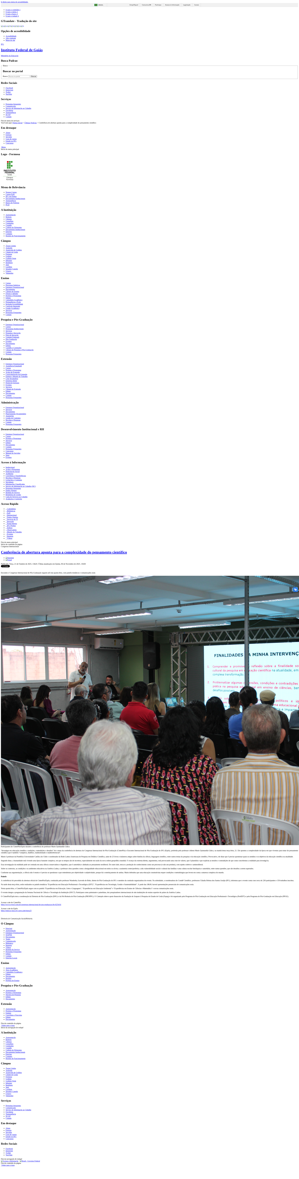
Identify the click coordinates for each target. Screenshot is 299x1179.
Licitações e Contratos (14, 480)
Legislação (186, 5)
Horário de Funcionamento (15, 236)
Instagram (9, 1151)
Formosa (9, 254)
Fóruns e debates (12, 294)
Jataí (7, 265)
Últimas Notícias (30, 123)
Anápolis (9, 248)
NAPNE (9, 935)
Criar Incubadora (12, 379)
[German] (12, 26)
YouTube (9, 1155)
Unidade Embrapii (12, 337)
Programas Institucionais (15, 329)
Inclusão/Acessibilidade (14, 304)
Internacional (12, 515)
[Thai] (22, 26)
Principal (9, 929)
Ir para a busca (12, 14)
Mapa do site (10, 40)
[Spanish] (19, 26)
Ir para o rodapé (12, 16)
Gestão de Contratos (13, 418)
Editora (9, 528)
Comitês (9, 225)
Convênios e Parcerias (14, 1015)
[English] (6, 26)
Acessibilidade (11, 36)
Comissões (10, 223)
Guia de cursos (11, 139)
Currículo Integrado (13, 306)
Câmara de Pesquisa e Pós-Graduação (20, 350)
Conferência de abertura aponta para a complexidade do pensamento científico (64, 552)
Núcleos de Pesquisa (13, 995)
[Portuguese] (2, 26)
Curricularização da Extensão (16, 374)
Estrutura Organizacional (15, 287)
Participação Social (13, 472)
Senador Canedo (12, 269)
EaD (8, 513)
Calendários (11, 509)
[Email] (9, 560)
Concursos (9, 143)
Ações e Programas (13, 469)
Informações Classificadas (15, 484)
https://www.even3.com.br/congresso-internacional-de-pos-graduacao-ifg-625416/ (31, 905)
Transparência (11, 113)
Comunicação (11, 106)
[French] (9, 26)
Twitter (8, 1153)
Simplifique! (134, 5)
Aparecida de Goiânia (14, 250)
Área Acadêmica (12, 970)
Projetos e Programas (13, 296)
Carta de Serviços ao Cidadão (16, 497)
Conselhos (9, 221)
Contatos (9, 234)
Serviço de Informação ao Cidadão (18, 108)
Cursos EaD (10, 194)
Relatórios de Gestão (13, 495)
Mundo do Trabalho (14, 532)
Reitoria (8, 217)
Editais (8, 298)
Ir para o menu (12, 12)
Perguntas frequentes (13, 104)
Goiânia (8, 256)
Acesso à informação (172, 5)
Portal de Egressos (12, 383)
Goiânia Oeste (11, 258)
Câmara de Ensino (12, 291)
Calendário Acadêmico (14, 300)
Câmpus (9, 219)
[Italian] (15, 26)
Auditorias (9, 474)
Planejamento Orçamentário (16, 414)
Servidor (9, 137)
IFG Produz (11, 526)
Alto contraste (11, 38)
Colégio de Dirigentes (14, 227)
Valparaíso (9, 273)
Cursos (8, 283)
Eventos (9, 341)
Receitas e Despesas (13, 420)
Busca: (5, 76)
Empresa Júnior (11, 381)
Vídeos (9, 538)
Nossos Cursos (11, 192)
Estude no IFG (11, 141)
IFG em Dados (11, 196)
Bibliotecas (11, 511)
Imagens (10, 536)
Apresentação (11, 215)
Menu (3, 147)
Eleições (9, 232)
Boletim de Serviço (13, 493)
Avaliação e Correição (14, 499)
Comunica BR (146, 5)
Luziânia (9, 267)
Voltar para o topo (8, 1025)
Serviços (9, 310)
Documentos (10, 289)
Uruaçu (8, 271)
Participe (158, 5)
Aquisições (10, 416)
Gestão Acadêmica (12, 308)
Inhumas (9, 261)
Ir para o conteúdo (13, 10)
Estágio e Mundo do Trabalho (17, 376)
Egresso (8, 135)
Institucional (10, 467)
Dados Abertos (11, 490)
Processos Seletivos (13, 285)
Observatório (12, 530)
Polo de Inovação (12, 335)
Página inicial (17, 123)
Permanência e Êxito (13, 302)
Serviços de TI (12, 519)
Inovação (10, 521)
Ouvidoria (9, 110)
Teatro (8, 939)
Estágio (8, 1013)
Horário (8, 978)
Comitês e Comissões (13, 348)
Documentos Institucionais (15, 199)
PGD (7, 205)
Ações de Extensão (13, 372)
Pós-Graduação (11, 339)
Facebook (9, 1149)
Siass (7, 455)
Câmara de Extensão (13, 389)
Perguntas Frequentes (13, 313)
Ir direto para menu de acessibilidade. (14, 2)
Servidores (9, 482)
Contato (8, 117)
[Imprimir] (10, 558)
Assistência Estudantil (14, 366)
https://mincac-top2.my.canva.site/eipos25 (16, 911)
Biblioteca (9, 943)
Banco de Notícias (12, 203)
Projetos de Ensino (12, 981)
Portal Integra (12, 524)
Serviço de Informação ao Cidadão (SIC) (21, 486)
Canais (196, 5)
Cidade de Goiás (12, 252)
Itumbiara (9, 263)
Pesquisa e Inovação (13, 333)
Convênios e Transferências (16, 476)
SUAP (8, 115)
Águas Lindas (11, 246)
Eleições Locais (11, 958)
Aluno (8, 133)
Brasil (100, 5)
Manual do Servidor (13, 453)
